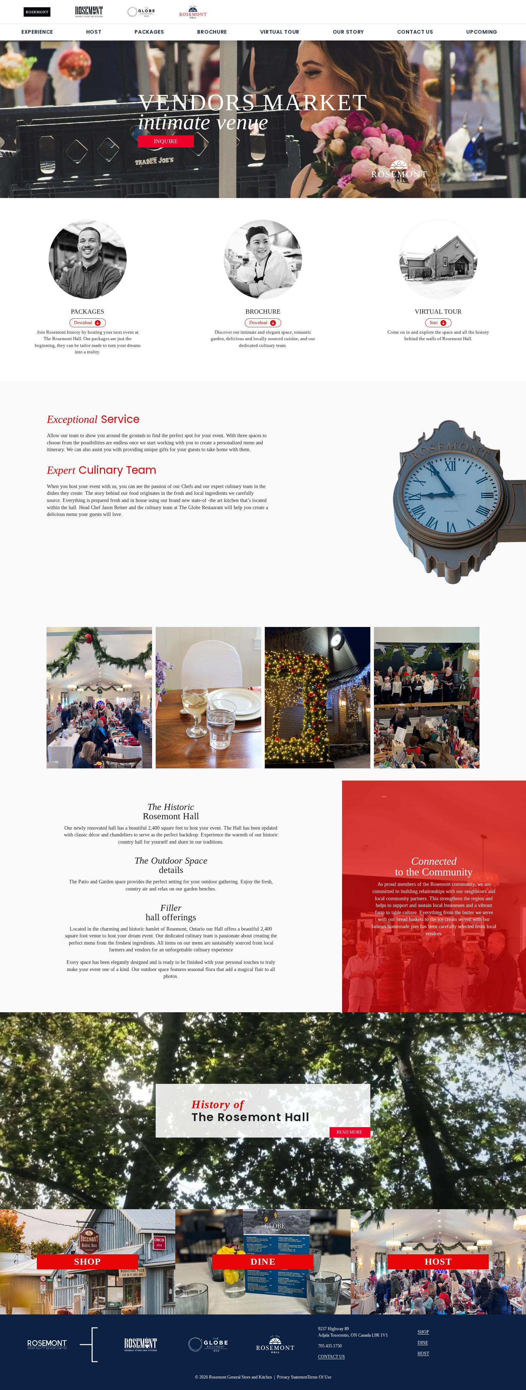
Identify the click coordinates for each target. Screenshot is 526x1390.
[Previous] (40, 110)
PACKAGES (149, 31)
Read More (349, 1132)
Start (434, 322)
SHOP (423, 1332)
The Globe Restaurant (201, 507)
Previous (62, 695)
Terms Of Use (319, 1377)
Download (83, 322)
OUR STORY (348, 31)
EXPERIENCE (37, 31)
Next (464, 697)
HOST (94, 31)
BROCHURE (212, 31)
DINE (423, 1342)
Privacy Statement (292, 1377)
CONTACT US (415, 31)
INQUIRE (166, 141)
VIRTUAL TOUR (279, 31)
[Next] (486, 110)
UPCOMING (481, 31)
